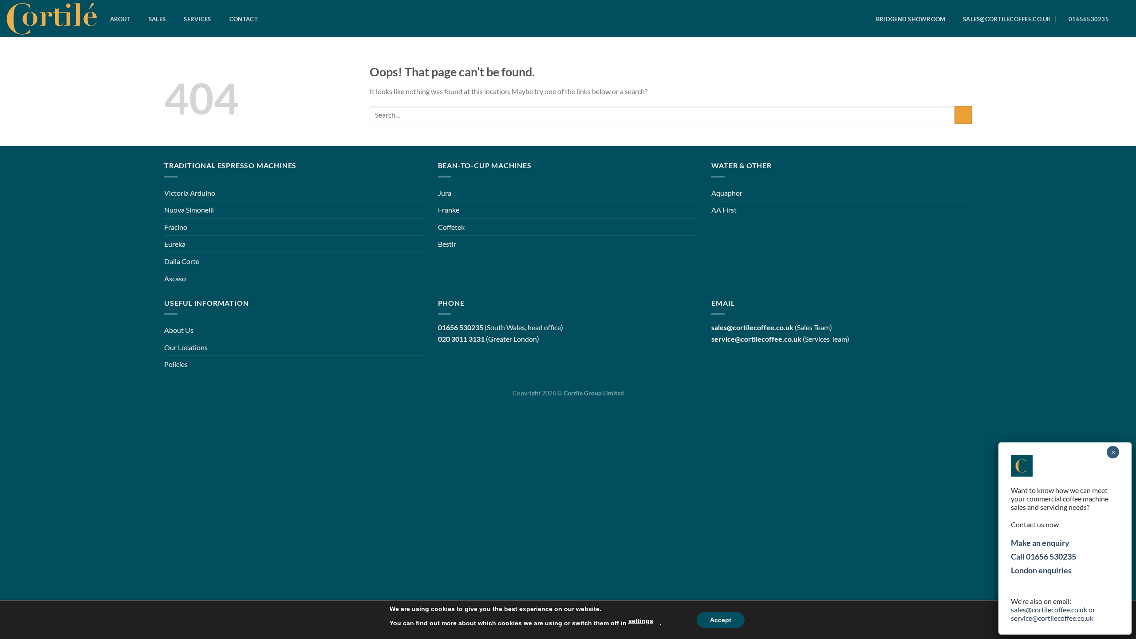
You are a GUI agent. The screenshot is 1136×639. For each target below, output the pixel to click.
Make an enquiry (1040, 543)
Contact (243, 19)
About (120, 19)
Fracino (175, 227)
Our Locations (186, 347)
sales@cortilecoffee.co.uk (1049, 609)
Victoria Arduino (189, 193)
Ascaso (175, 278)
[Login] (1124, 19)
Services (197, 19)
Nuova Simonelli (189, 209)
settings (640, 620)
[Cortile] (52, 18)
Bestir (447, 244)
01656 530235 (460, 327)
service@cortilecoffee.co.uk (756, 339)
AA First (724, 209)
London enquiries (1041, 570)
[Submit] (963, 114)
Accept (720, 619)
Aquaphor (726, 193)
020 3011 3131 (461, 339)
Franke (448, 209)
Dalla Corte (181, 261)
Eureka (174, 244)
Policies (176, 364)
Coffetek (451, 227)
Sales (157, 19)
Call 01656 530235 (1043, 556)
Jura (444, 193)
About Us (178, 330)
